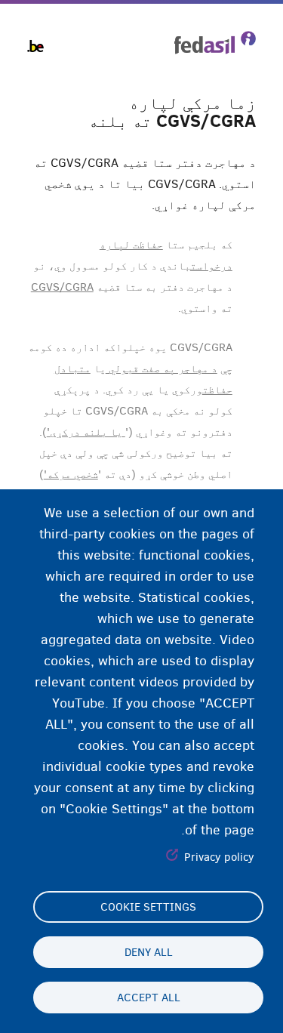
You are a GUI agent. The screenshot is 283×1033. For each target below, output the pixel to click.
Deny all (149, 952)
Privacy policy (219, 857)
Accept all (148, 997)
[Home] (215, 42)
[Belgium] (35, 46)
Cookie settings (148, 906)
